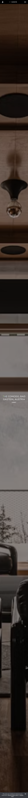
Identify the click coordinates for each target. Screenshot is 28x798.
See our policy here (13, 795)
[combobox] (14, 2)
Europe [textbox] (14, 2)
